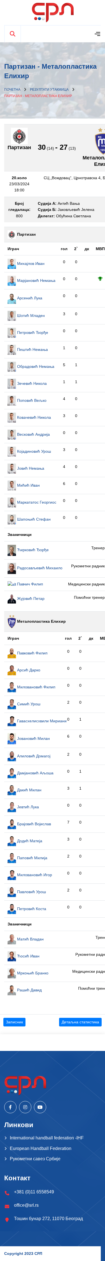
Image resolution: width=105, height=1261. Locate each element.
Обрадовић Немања (35, 366)
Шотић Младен (30, 315)
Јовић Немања (30, 468)
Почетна (12, 90)
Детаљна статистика (80, 1022)
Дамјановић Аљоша (34, 773)
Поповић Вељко (31, 400)
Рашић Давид (29, 990)
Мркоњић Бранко (32, 973)
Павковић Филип (32, 653)
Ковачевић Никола (33, 417)
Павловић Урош (31, 892)
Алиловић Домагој (33, 756)
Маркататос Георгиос (36, 502)
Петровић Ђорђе (32, 332)
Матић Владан (30, 939)
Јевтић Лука (27, 807)
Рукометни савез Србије (35, 1158)
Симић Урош (28, 704)
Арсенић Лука (29, 298)
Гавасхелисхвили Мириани (41, 721)
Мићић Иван (28, 485)
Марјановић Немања (35, 280)
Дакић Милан (28, 790)
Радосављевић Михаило (39, 568)
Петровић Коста (31, 909)
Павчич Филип (29, 584)
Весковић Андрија (33, 434)
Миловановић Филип (35, 687)
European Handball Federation (40, 1148)
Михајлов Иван (30, 263)
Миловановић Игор (34, 875)
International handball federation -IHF (47, 1138)
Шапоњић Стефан (33, 519)
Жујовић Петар (30, 598)
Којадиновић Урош (33, 451)
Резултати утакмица (49, 90)
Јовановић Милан (33, 738)
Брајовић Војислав (33, 824)
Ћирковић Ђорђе (32, 550)
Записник (14, 1022)
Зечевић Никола (31, 383)
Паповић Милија (31, 858)
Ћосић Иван (27, 956)
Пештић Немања (32, 349)
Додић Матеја (29, 841)
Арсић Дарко (28, 670)
